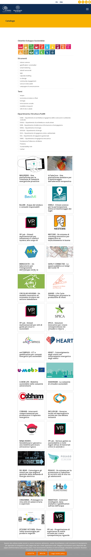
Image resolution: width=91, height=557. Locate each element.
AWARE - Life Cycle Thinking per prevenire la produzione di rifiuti (59, 295)
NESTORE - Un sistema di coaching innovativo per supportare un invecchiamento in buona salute (59, 236)
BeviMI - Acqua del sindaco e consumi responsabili (31, 206)
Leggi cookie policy (58, 553)
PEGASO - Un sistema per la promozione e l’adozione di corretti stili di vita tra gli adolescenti (60, 472)
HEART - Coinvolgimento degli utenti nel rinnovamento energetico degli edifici (59, 354)
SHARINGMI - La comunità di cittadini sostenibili (59, 383)
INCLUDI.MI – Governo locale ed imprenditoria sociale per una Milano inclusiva (58, 413)
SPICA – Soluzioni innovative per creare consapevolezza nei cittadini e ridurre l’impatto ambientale (57, 324)
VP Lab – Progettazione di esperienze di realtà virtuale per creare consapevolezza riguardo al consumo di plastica (58, 531)
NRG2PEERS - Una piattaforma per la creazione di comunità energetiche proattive (29, 177)
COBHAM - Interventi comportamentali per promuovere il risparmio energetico (30, 413)
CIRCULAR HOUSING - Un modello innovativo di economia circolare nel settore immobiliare (29, 295)
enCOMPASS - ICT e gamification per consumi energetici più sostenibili (30, 354)
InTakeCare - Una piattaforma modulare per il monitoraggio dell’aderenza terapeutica (59, 177)
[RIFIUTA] (88, 549)
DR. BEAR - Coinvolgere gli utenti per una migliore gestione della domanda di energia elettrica (31, 472)
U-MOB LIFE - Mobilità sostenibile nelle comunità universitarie (31, 383)
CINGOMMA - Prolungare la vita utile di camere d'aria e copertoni (31, 501)
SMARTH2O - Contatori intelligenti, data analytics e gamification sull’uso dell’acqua (58, 501)
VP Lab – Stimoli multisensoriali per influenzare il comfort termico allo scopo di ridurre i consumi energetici (29, 236)
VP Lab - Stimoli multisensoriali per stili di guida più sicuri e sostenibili (30, 324)
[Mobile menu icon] (87, 9)
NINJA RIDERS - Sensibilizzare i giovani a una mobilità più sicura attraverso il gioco (30, 442)
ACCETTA (31, 553)
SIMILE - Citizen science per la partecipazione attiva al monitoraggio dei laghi (59, 206)
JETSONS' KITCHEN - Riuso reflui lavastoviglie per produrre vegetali (30, 531)
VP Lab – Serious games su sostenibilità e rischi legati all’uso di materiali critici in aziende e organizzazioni (59, 442)
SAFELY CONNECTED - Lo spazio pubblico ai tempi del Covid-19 (59, 265)
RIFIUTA (42, 553)
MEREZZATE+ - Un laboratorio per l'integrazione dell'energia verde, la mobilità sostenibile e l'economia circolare (29, 265)
